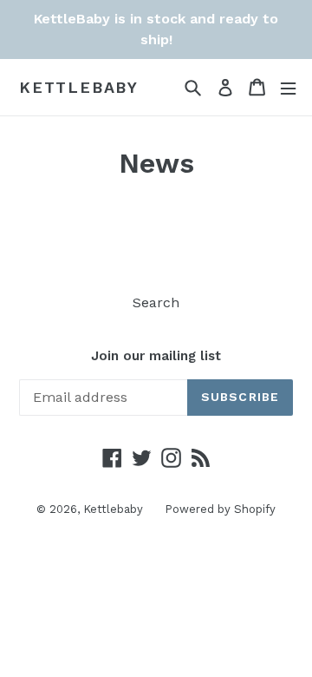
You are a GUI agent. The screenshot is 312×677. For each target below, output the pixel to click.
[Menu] (288, 87)
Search (156, 302)
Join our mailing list (156, 356)
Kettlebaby (79, 87)
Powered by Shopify (220, 509)
